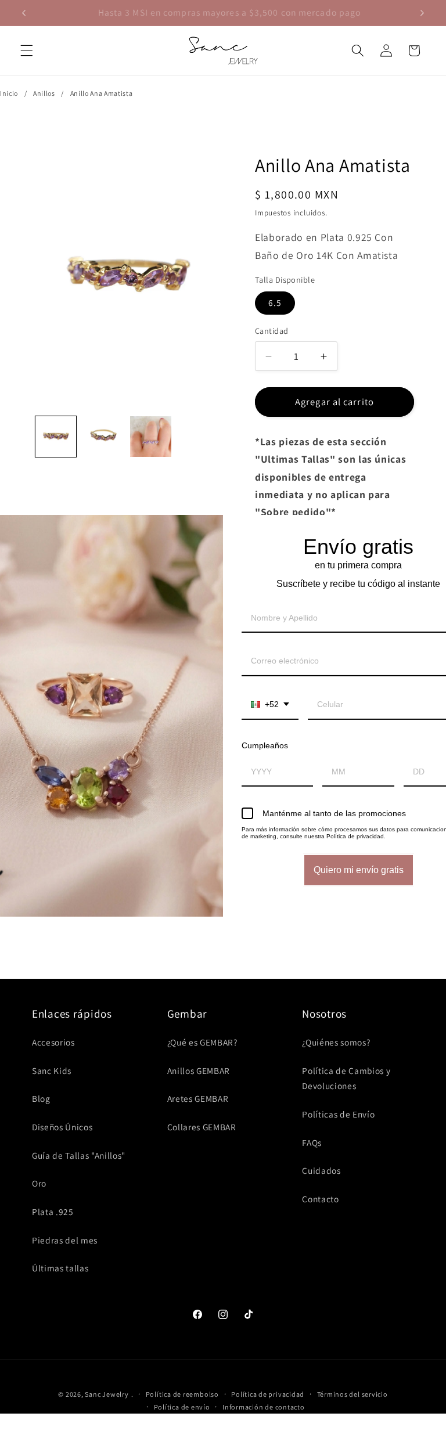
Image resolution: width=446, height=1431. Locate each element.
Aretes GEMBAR (198, 1098)
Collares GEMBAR (201, 1127)
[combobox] (270, 705)
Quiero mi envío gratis (359, 870)
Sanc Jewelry (106, 1394)
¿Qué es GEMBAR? (202, 1042)
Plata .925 (53, 1211)
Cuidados (321, 1170)
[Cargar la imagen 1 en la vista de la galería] (56, 436)
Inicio (9, 93)
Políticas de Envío (338, 1114)
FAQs (312, 1142)
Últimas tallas (60, 1268)
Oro (39, 1183)
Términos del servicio (352, 1394)
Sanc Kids (51, 1070)
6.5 (275, 302)
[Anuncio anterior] (24, 13)
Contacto (320, 1199)
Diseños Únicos (62, 1127)
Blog (41, 1098)
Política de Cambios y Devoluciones (346, 1078)
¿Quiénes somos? (336, 1042)
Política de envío (182, 1407)
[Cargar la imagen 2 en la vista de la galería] (103, 436)
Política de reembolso (182, 1394)
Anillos (44, 93)
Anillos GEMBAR (198, 1070)
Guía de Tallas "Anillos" (78, 1155)
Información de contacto (263, 1407)
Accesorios (53, 1042)
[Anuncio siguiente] (422, 13)
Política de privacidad (267, 1394)
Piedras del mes (65, 1240)
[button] (27, 50)
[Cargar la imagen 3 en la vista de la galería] (150, 436)
